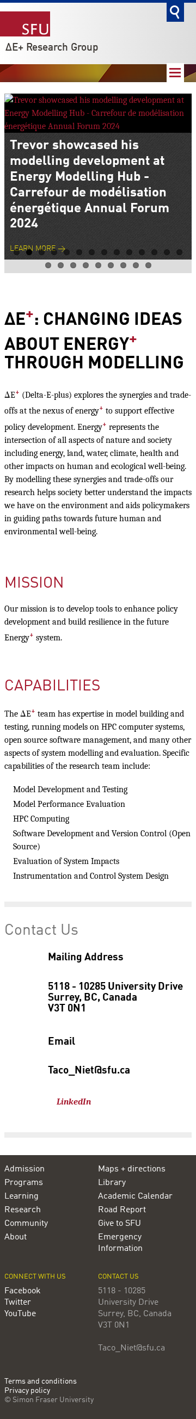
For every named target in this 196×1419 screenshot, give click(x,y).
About (15, 1237)
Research (22, 1210)
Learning (21, 1196)
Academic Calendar (135, 1196)
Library (112, 1183)
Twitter (17, 1302)
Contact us (118, 1276)
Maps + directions (132, 1169)
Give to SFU (119, 1223)
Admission (24, 1169)
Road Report (122, 1210)
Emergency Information (120, 1243)
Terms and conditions (40, 1381)
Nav (175, 72)
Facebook (22, 1291)
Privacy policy (27, 1391)
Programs (23, 1183)
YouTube (20, 1314)
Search (175, 12)
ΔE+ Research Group (52, 47)
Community (26, 1223)
